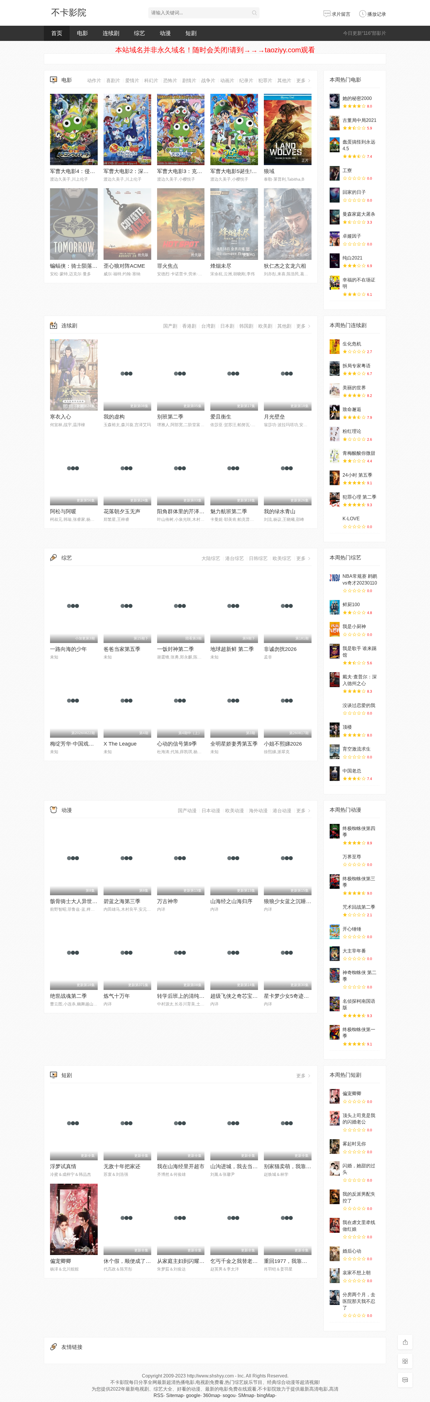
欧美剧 (265, 326)
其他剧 (284, 326)
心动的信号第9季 (177, 744)
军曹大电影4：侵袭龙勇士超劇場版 (91, 171)
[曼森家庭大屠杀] (335, 217)
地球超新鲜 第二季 (232, 649)
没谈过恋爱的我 (359, 705)
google (193, 1395)
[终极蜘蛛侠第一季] (335, 1032)
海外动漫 (258, 810)
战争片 (208, 80)
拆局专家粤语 (357, 365)
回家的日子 (354, 192)
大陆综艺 (211, 558)
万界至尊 (352, 856)
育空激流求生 (357, 748)
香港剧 (189, 326)
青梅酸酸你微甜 (359, 453)
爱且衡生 (220, 417)
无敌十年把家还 (122, 1166)
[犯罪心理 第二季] (335, 499)
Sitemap (174, 1395)
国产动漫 (187, 810)
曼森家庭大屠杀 (359, 214)
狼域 (269, 171)
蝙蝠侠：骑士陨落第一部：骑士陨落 (92, 266)
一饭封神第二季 (175, 649)
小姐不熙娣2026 (283, 744)
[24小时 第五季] (335, 478)
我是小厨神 (354, 626)
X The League (120, 744)
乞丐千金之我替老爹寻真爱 (242, 1261)
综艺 (139, 33)
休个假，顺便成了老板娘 (132, 1261)
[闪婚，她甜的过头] (335, 1168)
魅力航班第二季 (228, 511)
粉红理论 (352, 431)
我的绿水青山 (279, 511)
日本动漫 (211, 810)
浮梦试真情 (63, 1166)
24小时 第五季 (357, 475)
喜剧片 (113, 80)
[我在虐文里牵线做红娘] (335, 1225)
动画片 (227, 80)
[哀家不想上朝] (335, 1275)
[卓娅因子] (335, 238)
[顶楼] (335, 729)
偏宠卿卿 (60, 1261)
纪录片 (246, 80)
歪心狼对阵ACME (124, 266)
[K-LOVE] (335, 521)
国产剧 (170, 326)
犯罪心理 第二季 (359, 497)
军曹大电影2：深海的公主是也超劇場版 (150, 171)
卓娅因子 (352, 236)
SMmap (246, 1395)
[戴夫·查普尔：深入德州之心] (335, 679)
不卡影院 (68, 12)
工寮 (347, 170)
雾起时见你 (354, 1143)
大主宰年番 (354, 950)
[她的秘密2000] (335, 101)
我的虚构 (114, 417)
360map (211, 1395)
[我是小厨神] (335, 629)
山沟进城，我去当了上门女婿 (244, 1166)
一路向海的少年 (68, 649)
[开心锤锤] (335, 931)
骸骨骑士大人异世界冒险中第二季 (89, 901)
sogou (229, 1395)
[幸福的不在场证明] (335, 282)
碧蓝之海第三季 (122, 901)
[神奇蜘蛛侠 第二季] (335, 975)
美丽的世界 (354, 387)
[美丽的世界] (335, 390)
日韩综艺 (258, 558)
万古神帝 (167, 901)
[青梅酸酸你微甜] (335, 456)
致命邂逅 (352, 409)
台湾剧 (208, 326)
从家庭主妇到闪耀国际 (183, 1261)
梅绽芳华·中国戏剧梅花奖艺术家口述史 (95, 744)
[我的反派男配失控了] (335, 1197)
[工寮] (335, 173)
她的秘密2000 (357, 98)
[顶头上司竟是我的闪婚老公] (335, 1118)
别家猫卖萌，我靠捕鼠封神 (295, 1166)
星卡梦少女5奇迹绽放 (289, 996)
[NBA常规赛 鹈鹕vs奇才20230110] (335, 579)
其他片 (284, 80)
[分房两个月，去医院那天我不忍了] (335, 1297)
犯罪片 (265, 80)
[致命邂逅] (335, 412)
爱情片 (132, 80)
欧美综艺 (282, 558)
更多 (301, 80)
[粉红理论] (335, 434)
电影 (82, 33)
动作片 (94, 80)
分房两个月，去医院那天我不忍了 (359, 1301)
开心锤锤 (352, 928)
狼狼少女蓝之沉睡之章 (290, 901)
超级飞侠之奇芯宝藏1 (235, 996)
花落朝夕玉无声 (122, 511)
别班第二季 (170, 417)
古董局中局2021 (359, 120)
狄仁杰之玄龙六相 (285, 266)
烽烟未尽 (220, 266)
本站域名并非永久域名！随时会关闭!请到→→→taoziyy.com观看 (215, 50)
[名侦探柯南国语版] (335, 1004)
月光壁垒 (274, 417)
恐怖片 (170, 80)
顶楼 (347, 727)
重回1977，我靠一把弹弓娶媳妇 (301, 1261)
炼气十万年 (117, 996)
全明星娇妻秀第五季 (234, 744)
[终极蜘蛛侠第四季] (335, 831)
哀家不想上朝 (357, 1272)
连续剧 (111, 33)
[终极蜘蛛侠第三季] (335, 881)
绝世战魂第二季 (68, 996)
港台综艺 (234, 558)
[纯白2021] (335, 260)
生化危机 (352, 343)
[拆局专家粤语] (335, 368)
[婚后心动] (335, 1254)
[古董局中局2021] (335, 123)
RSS (159, 1395)
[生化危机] (335, 346)
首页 (56, 33)
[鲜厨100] (335, 607)
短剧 (191, 33)
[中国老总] (335, 773)
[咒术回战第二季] (335, 910)
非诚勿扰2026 (280, 649)
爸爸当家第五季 (122, 649)
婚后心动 (352, 1251)
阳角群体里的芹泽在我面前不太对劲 (199, 511)
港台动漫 (282, 810)
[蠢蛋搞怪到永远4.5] (335, 144)
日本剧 (227, 326)
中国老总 (352, 770)
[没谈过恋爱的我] (335, 708)
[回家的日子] (335, 195)
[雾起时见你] (335, 1146)
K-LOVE (351, 518)
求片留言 (340, 14)
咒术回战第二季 (359, 907)
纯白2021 (352, 257)
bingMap (266, 1395)
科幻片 (151, 80)
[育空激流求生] (335, 751)
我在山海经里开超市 (180, 1166)
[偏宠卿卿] (335, 1096)
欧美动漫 (234, 810)
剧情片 (189, 80)
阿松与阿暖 (63, 511)
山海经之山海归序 (231, 901)
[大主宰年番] (335, 953)
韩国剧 (246, 326)
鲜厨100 (351, 604)
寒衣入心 (60, 417)
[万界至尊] (335, 859)
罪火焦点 (167, 266)
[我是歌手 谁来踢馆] (335, 651)
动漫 (165, 33)
